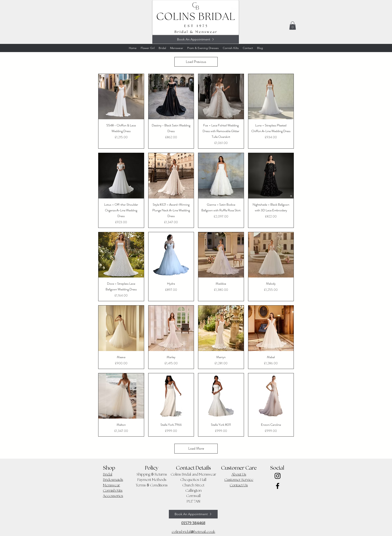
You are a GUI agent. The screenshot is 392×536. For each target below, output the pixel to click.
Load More (196, 448)
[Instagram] (278, 476)
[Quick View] (121, 96)
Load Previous (196, 61)
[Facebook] (278, 486)
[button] (292, 25)
